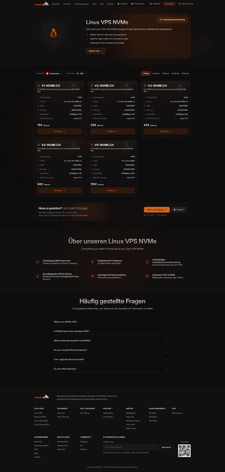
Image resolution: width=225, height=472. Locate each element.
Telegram (180, 210)
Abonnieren (166, 447)
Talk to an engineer (155, 210)
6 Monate (165, 73)
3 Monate (156, 73)
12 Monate (175, 73)
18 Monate (185, 73)
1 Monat (146, 73)
